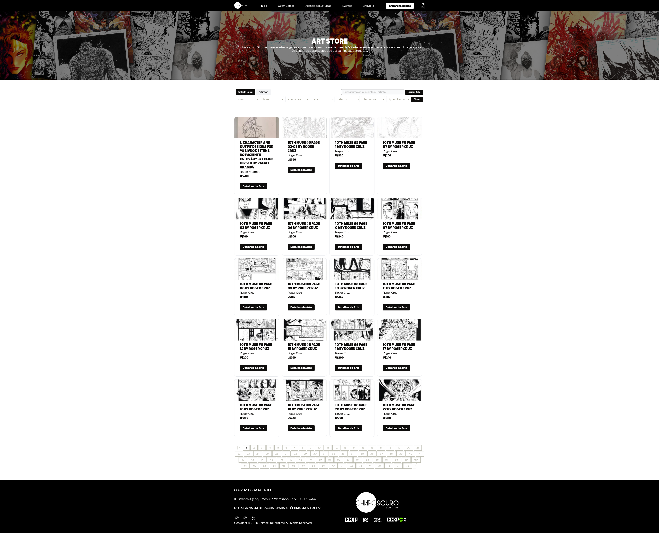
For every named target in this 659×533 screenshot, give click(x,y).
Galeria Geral (245, 92)
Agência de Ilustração (318, 6)
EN (422, 7)
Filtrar (417, 99)
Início (264, 6)
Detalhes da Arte (253, 186)
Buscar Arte (414, 92)
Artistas (263, 92)
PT (423, 4)
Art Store (368, 6)
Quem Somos (286, 6)
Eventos (347, 6)
